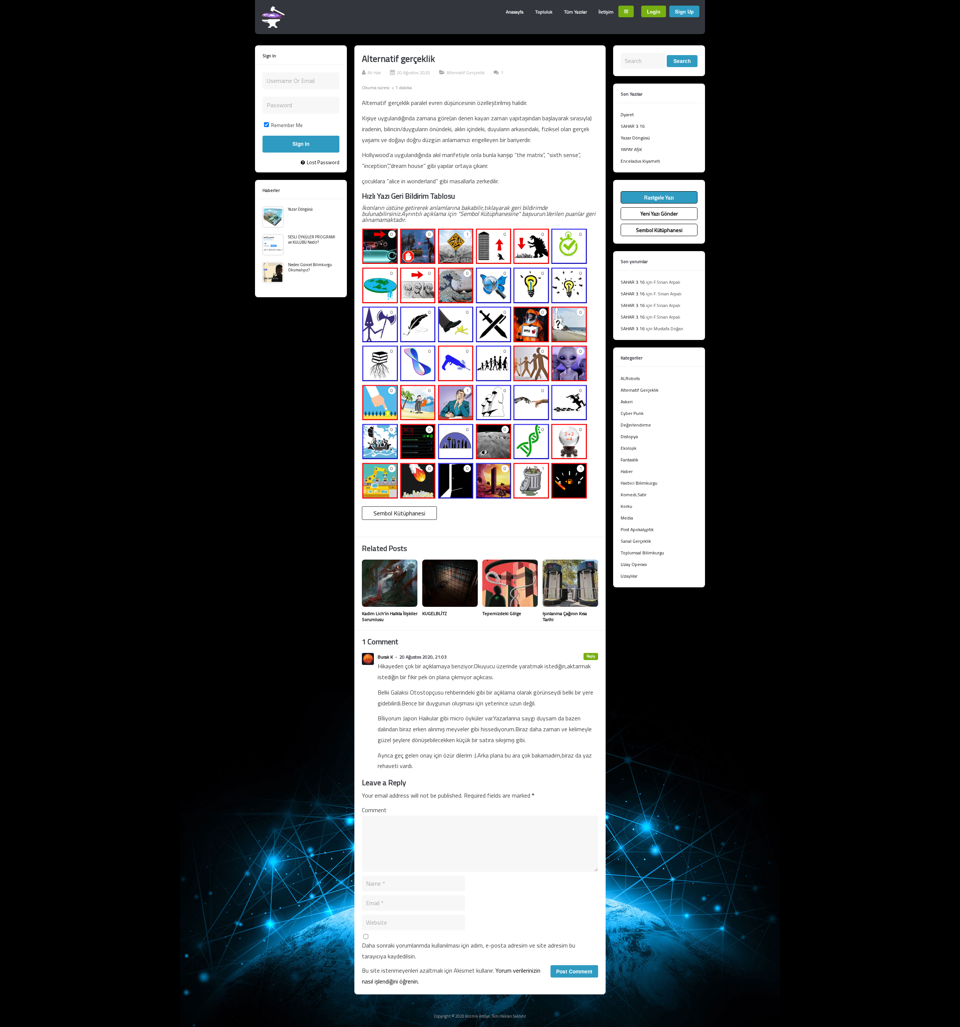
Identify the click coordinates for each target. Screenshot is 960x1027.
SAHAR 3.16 (633, 126)
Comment (374, 809)
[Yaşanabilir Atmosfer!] (456, 456)
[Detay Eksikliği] (418, 300)
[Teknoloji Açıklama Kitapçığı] (456, 378)
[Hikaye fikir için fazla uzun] (531, 261)
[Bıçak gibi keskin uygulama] (380, 339)
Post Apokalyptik (637, 529)
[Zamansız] (418, 378)
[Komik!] (456, 339)
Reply (590, 656)
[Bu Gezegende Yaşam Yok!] (493, 456)
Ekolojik (628, 448)
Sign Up (684, 11)
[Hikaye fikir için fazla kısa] (493, 261)
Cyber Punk (632, 413)
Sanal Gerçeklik (636, 541)
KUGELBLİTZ (434, 613)
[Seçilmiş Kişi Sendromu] (380, 417)
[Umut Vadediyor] (456, 495)
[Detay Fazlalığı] (456, 300)
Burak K (385, 656)
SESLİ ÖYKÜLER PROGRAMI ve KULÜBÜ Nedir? (311, 239)
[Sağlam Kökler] (380, 378)
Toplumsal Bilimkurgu (642, 552)
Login (653, 11)
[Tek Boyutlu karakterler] (531, 378)
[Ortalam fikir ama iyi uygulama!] (569, 300)
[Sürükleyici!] (569, 417)
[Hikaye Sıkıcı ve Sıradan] (456, 417)
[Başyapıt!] (493, 495)
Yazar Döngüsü (300, 209)
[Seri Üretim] (380, 495)
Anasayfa (515, 11)
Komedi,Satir (633, 494)
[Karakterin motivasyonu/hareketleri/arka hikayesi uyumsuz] (418, 417)
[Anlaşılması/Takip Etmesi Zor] (456, 261)
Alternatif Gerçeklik (465, 72)
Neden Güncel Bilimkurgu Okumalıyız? (310, 267)
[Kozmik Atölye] (273, 26)
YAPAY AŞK (631, 149)
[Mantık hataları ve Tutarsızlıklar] (380, 300)
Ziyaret (627, 114)
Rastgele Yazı (659, 197)
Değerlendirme (636, 424)
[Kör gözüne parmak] (531, 339)
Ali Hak (374, 72)
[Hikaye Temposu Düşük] (380, 261)
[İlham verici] (493, 417)
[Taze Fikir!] (531, 417)
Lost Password (323, 162)
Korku (626, 506)
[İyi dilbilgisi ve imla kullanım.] (418, 339)
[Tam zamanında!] (569, 261)
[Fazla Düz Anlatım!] (418, 456)
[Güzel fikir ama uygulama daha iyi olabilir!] (531, 300)
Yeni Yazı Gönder (659, 213)
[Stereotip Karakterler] (569, 378)
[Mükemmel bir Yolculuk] (380, 456)
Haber (627, 471)
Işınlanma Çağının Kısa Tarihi (565, 616)
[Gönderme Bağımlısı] (569, 339)
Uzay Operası (634, 564)
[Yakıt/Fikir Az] (569, 495)
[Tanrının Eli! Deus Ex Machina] (418, 495)
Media (627, 517)
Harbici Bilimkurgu (639, 483)
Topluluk (543, 11)
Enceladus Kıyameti (640, 161)
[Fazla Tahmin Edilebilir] (569, 456)
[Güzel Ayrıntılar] (493, 300)
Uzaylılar (629, 575)
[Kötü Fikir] (531, 495)
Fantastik (629, 459)
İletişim (606, 11)
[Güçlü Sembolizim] (493, 339)
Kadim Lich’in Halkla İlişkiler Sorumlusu (389, 616)
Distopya (629, 436)
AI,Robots (630, 378)
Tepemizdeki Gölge (501, 613)
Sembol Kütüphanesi (399, 513)
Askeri (627, 401)
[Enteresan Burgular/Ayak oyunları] (531, 456)
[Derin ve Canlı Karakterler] (493, 378)
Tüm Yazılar (575, 11)
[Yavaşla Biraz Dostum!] (418, 261)
